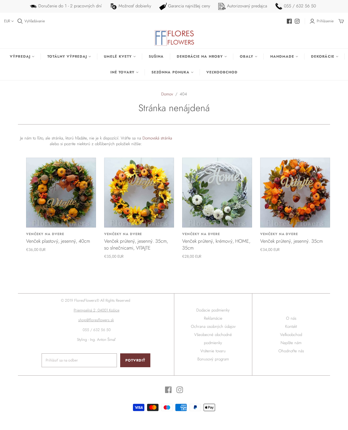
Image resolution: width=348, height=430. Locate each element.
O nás (291, 318)
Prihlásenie (325, 21)
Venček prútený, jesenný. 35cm (291, 241)
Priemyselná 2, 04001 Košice (96, 310)
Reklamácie (213, 318)
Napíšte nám (291, 343)
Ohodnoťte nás (291, 351)
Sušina (156, 56)
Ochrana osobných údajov (213, 326)
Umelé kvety (118, 56)
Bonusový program (213, 359)
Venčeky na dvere (45, 234)
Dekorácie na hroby (200, 56)
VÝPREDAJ (20, 56)
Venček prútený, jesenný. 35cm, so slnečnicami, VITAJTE (136, 244)
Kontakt (291, 326)
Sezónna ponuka (170, 72)
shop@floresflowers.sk (96, 320)
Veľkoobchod (222, 72)
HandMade (282, 56)
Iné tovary (122, 72)
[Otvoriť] (20, 21)
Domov (167, 94)
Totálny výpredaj (67, 56)
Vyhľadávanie (34, 21)
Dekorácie (322, 56)
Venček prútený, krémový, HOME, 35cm (216, 244)
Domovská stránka (157, 138)
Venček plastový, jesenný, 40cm (58, 241)
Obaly (246, 56)
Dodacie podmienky (213, 310)
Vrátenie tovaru (213, 351)
